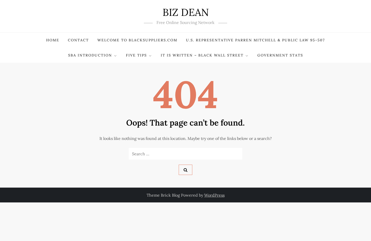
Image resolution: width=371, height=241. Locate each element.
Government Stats (280, 55)
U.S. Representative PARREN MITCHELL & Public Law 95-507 (255, 40)
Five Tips (136, 55)
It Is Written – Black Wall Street (202, 55)
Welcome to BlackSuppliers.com (137, 40)
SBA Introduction (90, 55)
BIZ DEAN (186, 12)
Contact (78, 40)
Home (52, 40)
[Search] (185, 170)
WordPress (214, 195)
